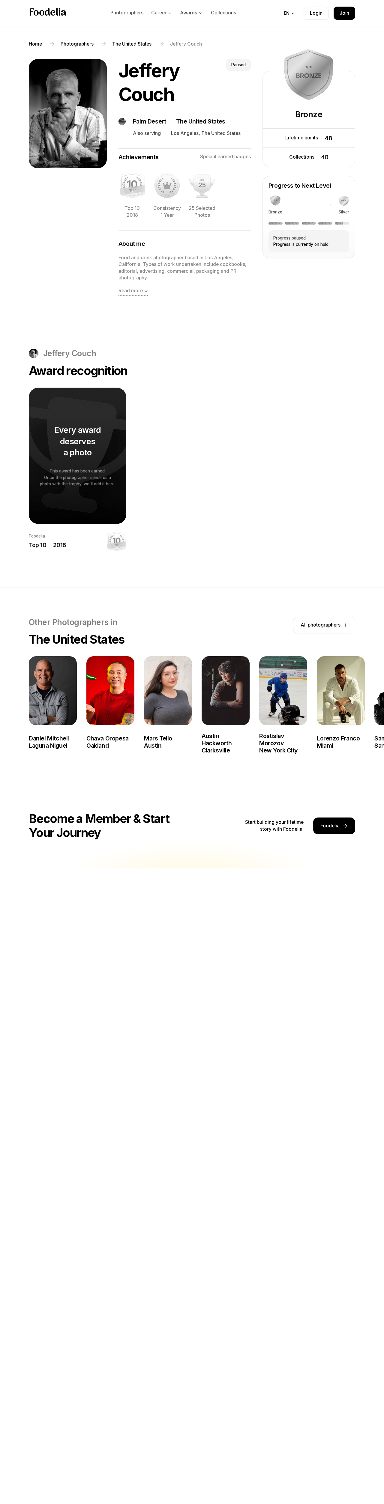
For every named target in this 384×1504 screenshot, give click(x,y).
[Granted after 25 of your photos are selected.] (201, 185)
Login (316, 13)
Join (344, 13)
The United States (200, 121)
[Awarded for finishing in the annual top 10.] (132, 185)
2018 (59, 545)
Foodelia (48, 13)
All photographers (320, 625)
